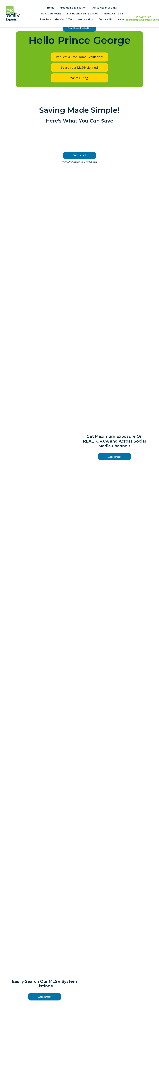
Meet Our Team (113, 13)
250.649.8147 (143, 17)
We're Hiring (85, 19)
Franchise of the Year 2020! (56, 19)
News (121, 19)
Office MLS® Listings (104, 7)
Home (50, 7)
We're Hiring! (79, 78)
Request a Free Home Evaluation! (79, 57)
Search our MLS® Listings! (79, 67)
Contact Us (105, 19)
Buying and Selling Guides (82, 13)
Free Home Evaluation (73, 7)
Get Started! (79, 155)
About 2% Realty (51, 13)
